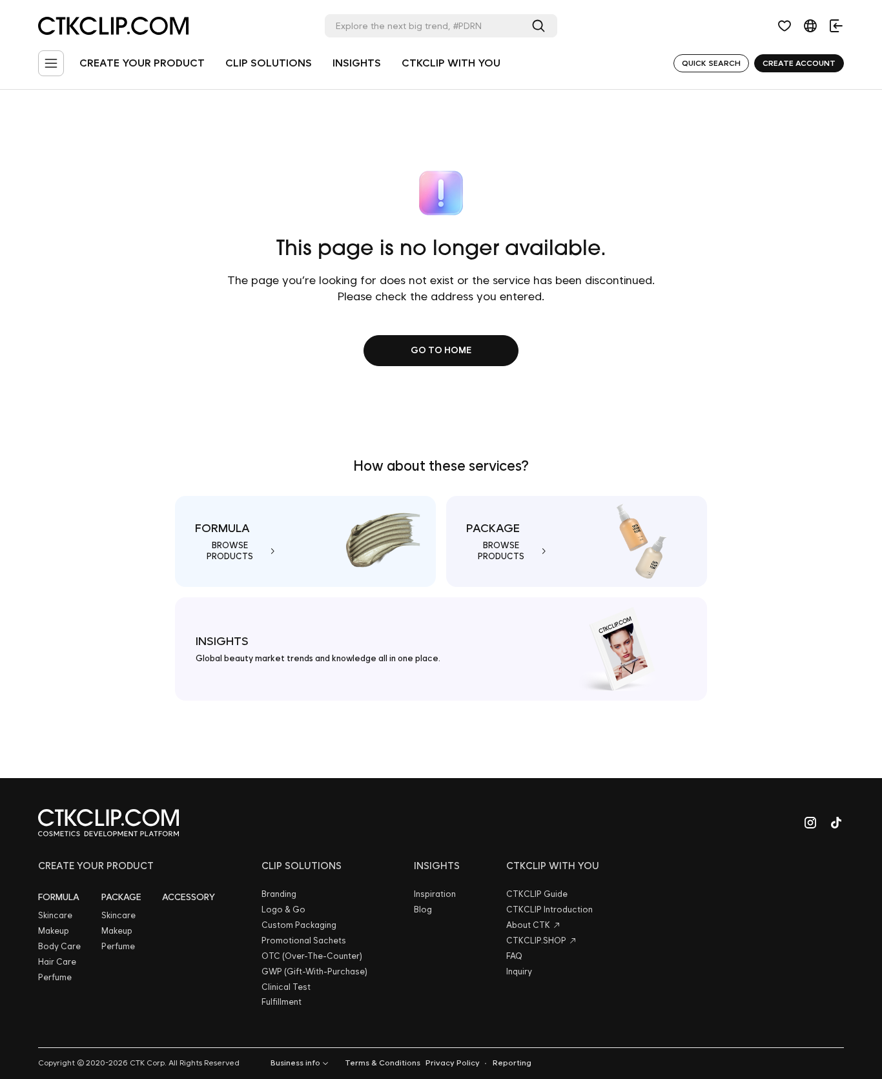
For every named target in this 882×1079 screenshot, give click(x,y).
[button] (784, 26)
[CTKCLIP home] (108, 822)
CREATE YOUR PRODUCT (142, 63)
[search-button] (541, 26)
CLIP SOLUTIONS (268, 63)
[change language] (810, 26)
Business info (295, 1062)
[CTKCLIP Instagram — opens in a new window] (810, 822)
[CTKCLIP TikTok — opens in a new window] (836, 822)
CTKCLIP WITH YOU (451, 63)
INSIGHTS (357, 63)
